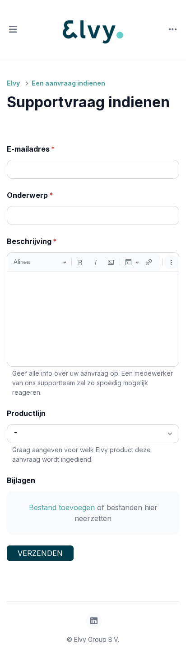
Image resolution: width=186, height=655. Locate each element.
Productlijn (26, 413)
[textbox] (93, 319)
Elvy (13, 83)
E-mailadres (28, 148)
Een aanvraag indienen (68, 83)
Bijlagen (21, 480)
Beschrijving (29, 241)
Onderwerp (27, 195)
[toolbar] (93, 262)
